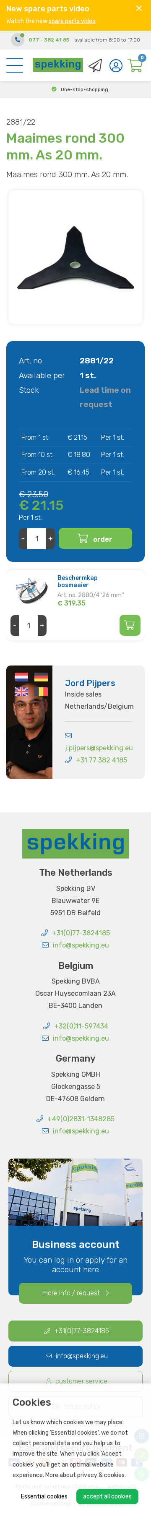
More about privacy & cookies (85, 1475)
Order (102, 539)
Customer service (81, 1381)
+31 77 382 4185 (101, 760)
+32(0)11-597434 (81, 1026)
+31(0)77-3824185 (81, 933)
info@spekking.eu (81, 945)
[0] (135, 68)
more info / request (72, 1293)
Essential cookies (44, 1496)
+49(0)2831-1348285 (81, 1119)
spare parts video (72, 21)
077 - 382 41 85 (49, 40)
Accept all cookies (107, 1496)
